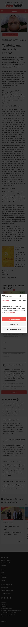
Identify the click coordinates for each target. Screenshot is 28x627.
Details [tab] (14, 300)
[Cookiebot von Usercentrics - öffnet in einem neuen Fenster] (19, 296)
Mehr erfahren (10, 312)
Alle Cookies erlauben (14, 319)
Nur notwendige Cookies (14, 329)
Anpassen (13, 324)
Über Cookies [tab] (22, 300)
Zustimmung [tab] (5, 300)
